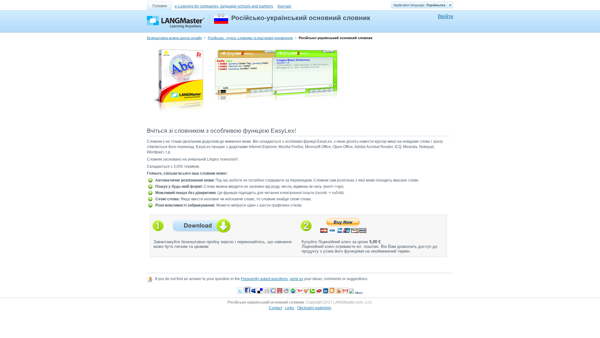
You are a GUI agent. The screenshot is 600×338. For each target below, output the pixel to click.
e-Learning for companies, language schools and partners (224, 6)
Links (289, 308)
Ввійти (445, 16)
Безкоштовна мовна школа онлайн (174, 38)
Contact (275, 308)
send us (296, 279)
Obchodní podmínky (314, 308)
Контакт (285, 6)
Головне (159, 6)
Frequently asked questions (264, 279)
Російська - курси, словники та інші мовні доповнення (250, 38)
